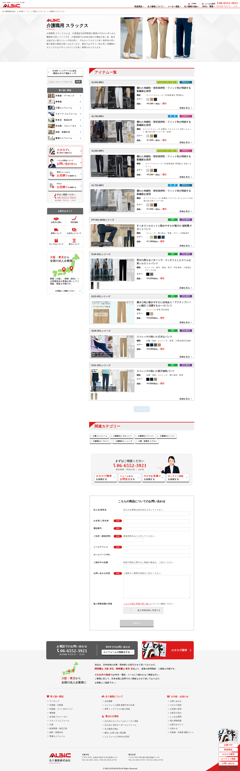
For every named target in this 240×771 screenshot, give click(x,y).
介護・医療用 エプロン (147, 441)
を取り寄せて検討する (64, 151)
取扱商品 (228, 749)
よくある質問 (210, 4)
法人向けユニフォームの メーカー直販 (121, 721)
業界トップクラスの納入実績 (117, 709)
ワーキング (54, 701)
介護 (51, 724)
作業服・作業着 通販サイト (182, 732)
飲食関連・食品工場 (58, 728)
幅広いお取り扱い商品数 (115, 733)
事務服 (52, 713)
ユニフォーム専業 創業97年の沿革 (120, 705)
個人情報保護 (176, 720)
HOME (193, 4)
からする (127, 478)
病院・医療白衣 (56, 732)
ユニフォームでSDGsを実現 (117, 737)
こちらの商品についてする (67, 162)
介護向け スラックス (57, 11)
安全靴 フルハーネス (58, 717)
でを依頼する (152, 477)
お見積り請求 (176, 709)
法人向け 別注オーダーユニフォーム (120, 725)
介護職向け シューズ (124, 441)
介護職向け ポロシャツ (122, 436)
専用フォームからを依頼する (66, 174)
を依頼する (104, 477)
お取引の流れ (176, 713)
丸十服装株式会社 (9, 11)
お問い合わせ (228, 763)
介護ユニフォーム (39, 11)
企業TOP (228, 745)
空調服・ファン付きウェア (61, 709)
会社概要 (108, 701)
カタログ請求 (228, 754)
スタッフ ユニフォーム (59, 720)
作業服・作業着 (56, 705)
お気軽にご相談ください (65, 291)
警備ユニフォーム (57, 736)
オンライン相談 (228, 759)
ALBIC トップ (24, 11)
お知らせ (174, 728)
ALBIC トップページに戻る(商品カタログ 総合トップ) (64, 72)
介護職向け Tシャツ (146, 436)
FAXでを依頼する (66, 185)
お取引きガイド (176, 724)
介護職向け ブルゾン (101, 441)
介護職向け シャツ (167, 436)
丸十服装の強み (111, 729)
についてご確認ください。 (149, 604)
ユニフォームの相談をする (116, 652)
